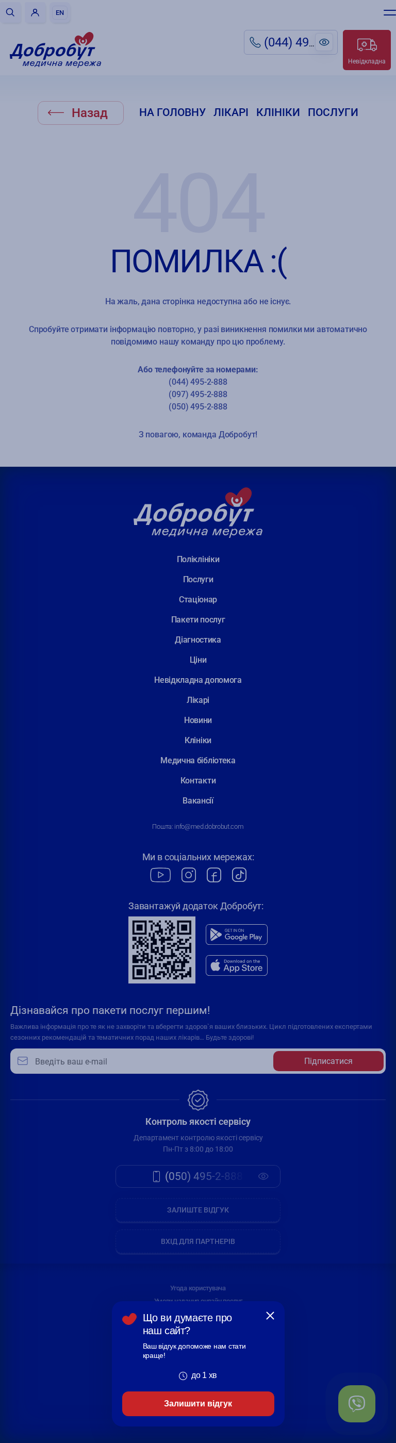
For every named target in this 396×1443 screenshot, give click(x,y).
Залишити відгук (198, 1403)
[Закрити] (270, 1315)
